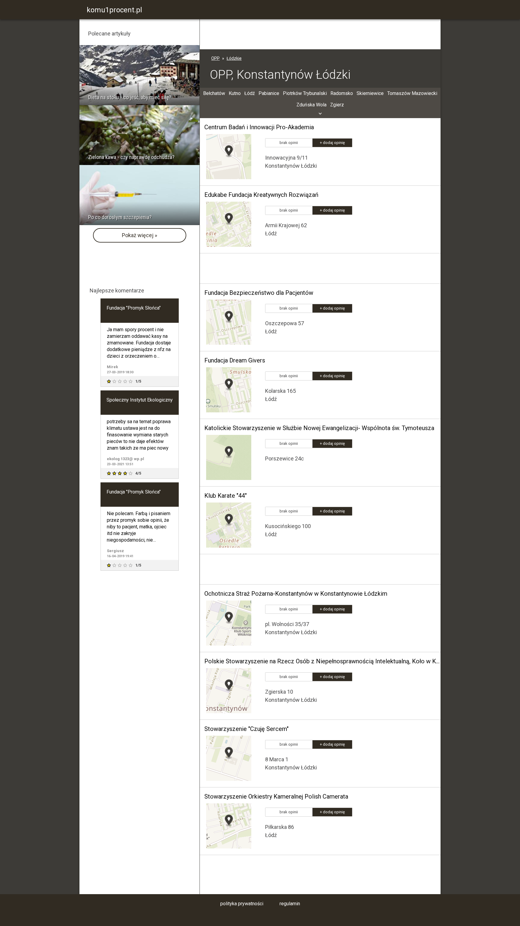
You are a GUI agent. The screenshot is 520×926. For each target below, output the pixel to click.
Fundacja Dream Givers (234, 360)
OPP (215, 58)
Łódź (249, 93)
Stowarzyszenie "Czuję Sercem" (246, 728)
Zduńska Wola (311, 105)
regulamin (290, 903)
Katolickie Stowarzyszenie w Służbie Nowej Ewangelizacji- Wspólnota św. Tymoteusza (319, 428)
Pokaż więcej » (139, 235)
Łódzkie (234, 58)
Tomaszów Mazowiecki (412, 93)
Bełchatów (214, 93)
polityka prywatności (241, 903)
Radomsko (341, 93)
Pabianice (268, 93)
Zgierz (337, 105)
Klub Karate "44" (225, 495)
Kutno (235, 93)
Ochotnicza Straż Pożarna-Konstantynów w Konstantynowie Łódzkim (295, 593)
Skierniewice (370, 93)
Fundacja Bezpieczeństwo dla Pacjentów (258, 292)
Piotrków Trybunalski (305, 93)
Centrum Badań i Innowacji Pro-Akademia (259, 127)
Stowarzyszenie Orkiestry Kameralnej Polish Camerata (276, 796)
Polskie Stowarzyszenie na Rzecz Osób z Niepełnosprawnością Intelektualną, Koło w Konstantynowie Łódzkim (322, 661)
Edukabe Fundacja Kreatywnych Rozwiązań (261, 194)
